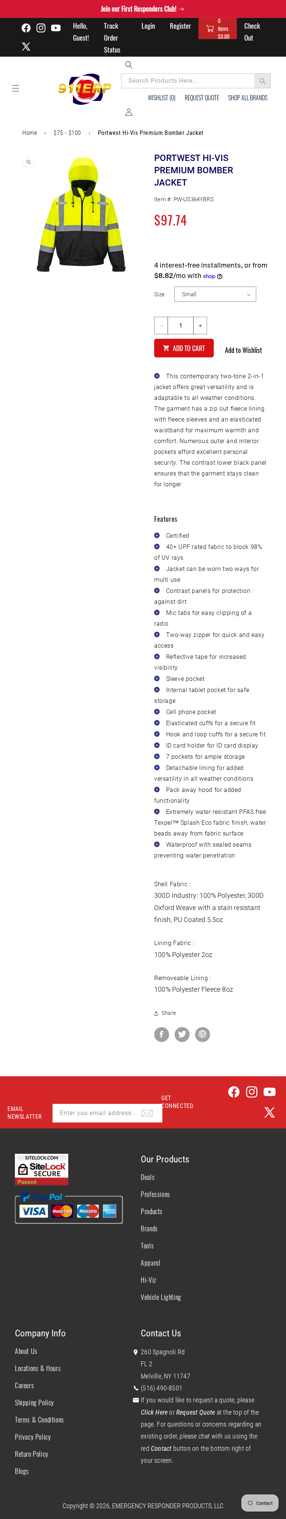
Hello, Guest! (81, 31)
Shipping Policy (34, 1402)
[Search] (262, 80)
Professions (155, 1194)
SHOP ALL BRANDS (247, 97)
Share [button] (169, 1013)
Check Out (252, 31)
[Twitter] (182, 1034)
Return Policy (31, 1454)
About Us (26, 1351)
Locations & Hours (38, 1368)
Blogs (22, 1471)
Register (180, 25)
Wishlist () (161, 97)
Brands (149, 1228)
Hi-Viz (148, 1280)
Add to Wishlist (243, 350)
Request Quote (202, 97)
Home (29, 132)
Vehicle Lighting (161, 1297)
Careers (24, 1385)
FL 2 (146, 1364)
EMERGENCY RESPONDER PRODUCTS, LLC (167, 1506)
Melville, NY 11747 (165, 1376)
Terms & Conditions (39, 1419)
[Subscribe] (147, 1113)
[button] (217, 28)
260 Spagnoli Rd (163, 1352)
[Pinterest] (202, 1034)
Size (159, 294)
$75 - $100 (67, 132)
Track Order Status (112, 37)
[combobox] (196, 80)
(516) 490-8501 (161, 1388)
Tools (147, 1245)
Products (152, 1211)
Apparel (150, 1262)
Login (148, 25)
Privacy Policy (33, 1436)
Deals (148, 1177)
